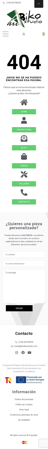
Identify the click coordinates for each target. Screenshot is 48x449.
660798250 (27, 235)
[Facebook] (23, 352)
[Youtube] (29, 352)
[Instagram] (16, 352)
